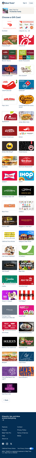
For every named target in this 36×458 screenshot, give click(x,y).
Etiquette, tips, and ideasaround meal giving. (11, 417)
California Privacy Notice (8, 448)
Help (3, 436)
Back (6, 400)
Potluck (4, 430)
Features (4, 427)
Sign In (25, 3)
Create (31, 3)
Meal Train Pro (6, 433)
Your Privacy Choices (23, 448)
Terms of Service (22, 433)
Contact (19, 427)
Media (19, 436)
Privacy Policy (21, 430)
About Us (5, 438)
